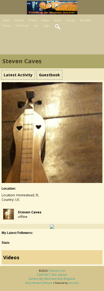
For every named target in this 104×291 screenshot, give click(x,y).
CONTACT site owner (52, 275)
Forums (18, 20)
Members (85, 20)
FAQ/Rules (22, 25)
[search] (57, 27)
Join (36, 25)
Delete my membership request (52, 279)
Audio (57, 20)
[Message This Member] (52, 226)
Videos (45, 20)
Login (46, 25)
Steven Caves (29, 212)
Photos (32, 20)
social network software (39, 283)
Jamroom (73, 283)
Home (6, 20)
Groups (70, 20)
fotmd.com (57, 271)
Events (6, 25)
